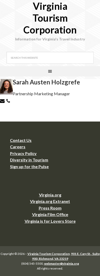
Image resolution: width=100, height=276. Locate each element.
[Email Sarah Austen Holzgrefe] (3, 101)
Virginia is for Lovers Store (50, 221)
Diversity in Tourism (29, 159)
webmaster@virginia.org (61, 263)
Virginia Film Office (50, 214)
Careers (17, 146)
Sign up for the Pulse (29, 166)
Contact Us (21, 140)
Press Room (50, 207)
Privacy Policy (23, 153)
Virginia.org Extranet (50, 201)
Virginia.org (50, 194)
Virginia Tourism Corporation (50, 18)
